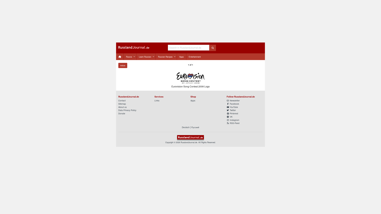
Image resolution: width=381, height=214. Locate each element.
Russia (129, 56)
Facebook (234, 103)
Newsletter (234, 100)
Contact (122, 100)
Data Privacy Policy (127, 110)
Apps (181, 56)
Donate (121, 113)
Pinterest (233, 113)
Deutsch (186, 127)
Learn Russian (145, 56)
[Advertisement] (190, 21)
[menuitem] (120, 56)
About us (122, 107)
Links (156, 100)
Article (122, 65)
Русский (195, 127)
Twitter (232, 110)
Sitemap (122, 103)
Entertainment (195, 56)
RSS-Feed (234, 123)
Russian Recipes (165, 56)
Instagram (234, 119)
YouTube (233, 107)
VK (230, 116)
